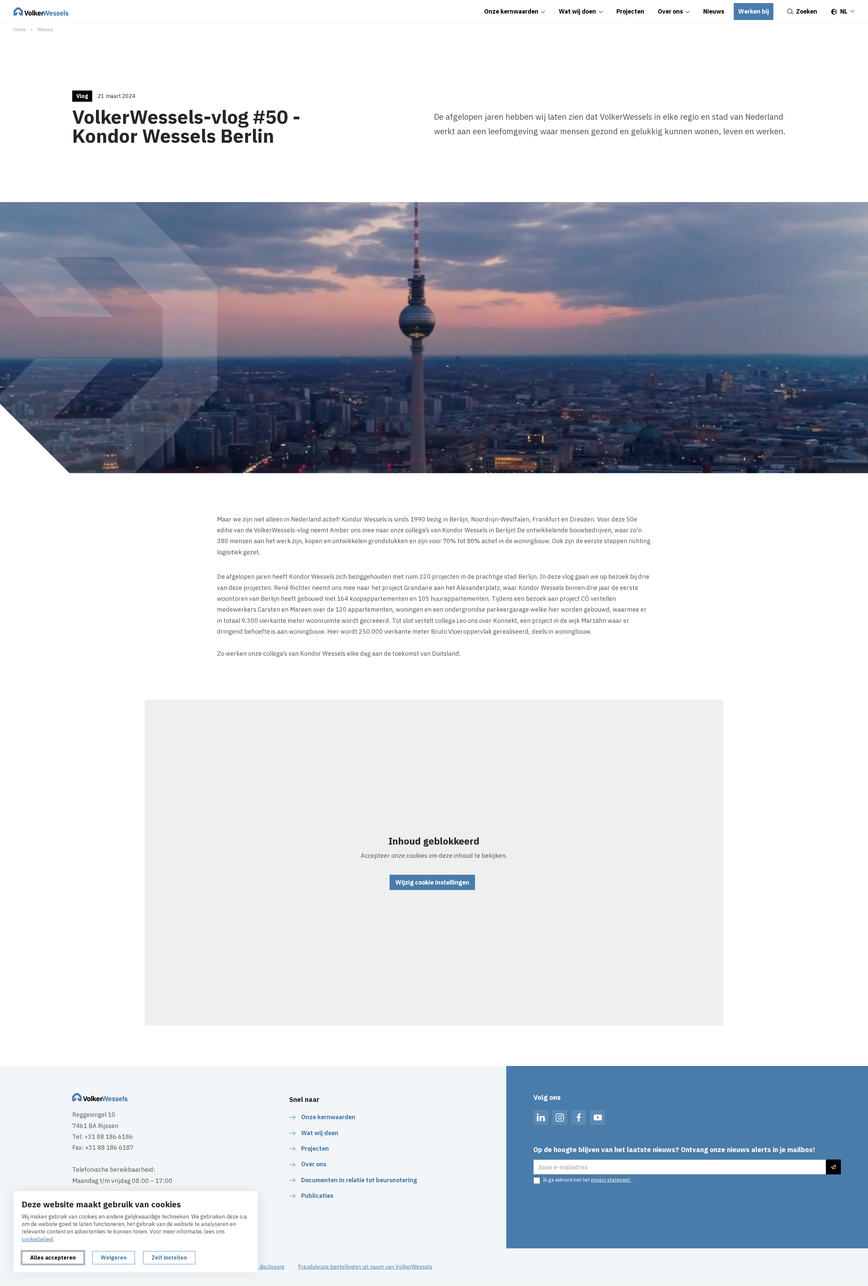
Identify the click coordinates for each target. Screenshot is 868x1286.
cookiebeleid (37, 1239)
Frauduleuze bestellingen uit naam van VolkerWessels (365, 1266)
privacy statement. (611, 1180)
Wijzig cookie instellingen (432, 882)
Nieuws (45, 29)
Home (20, 29)
